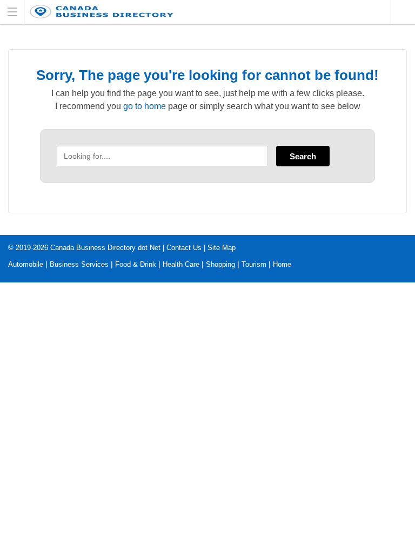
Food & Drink (135, 264)
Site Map (222, 248)
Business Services (79, 264)
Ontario (403, 12)
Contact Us (184, 248)
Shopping (220, 264)
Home (282, 264)
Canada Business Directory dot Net (105, 248)
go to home (144, 106)
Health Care (181, 264)
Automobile (25, 264)
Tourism (254, 264)
